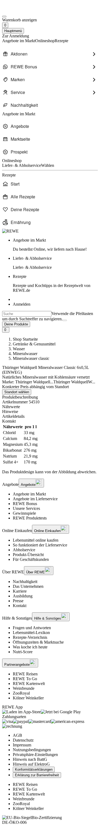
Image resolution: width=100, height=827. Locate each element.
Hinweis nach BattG (30, 759)
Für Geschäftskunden (31, 559)
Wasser (19, 348)
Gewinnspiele (24, 513)
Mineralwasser (25, 353)
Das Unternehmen (28, 586)
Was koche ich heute (30, 647)
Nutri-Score (23, 651)
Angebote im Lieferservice (35, 499)
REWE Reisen (25, 674)
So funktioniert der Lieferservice (40, 545)
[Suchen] (65, 320)
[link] (55, 245)
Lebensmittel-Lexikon (31, 632)
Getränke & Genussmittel (34, 344)
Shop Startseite (25, 339)
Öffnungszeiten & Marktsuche (38, 642)
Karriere (20, 591)
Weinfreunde (23, 688)
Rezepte (51, 283)
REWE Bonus (25, 503)
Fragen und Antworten (32, 627)
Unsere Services (26, 508)
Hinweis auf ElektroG (31, 764)
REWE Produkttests (30, 518)
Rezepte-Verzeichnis (30, 637)
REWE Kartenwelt (29, 683)
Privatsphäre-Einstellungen (35, 754)
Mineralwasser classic (31, 358)
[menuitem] (50, 54)
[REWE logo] (10, 231)
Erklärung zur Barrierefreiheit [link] (37, 775)
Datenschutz (23, 740)
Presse (18, 600)
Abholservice (24, 550)
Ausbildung (23, 596)
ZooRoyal (21, 693)
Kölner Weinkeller (28, 698)
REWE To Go (25, 678)
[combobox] (26, 314)
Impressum (22, 745)
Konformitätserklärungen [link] (34, 769)
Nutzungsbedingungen (32, 749)
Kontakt (19, 605)
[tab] (50, 406)
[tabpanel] (50, 444)
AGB (17, 735)
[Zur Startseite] (20, 10)
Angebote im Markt (29, 494)
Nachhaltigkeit (25, 581)
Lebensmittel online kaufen (35, 540)
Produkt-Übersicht (28, 554)
